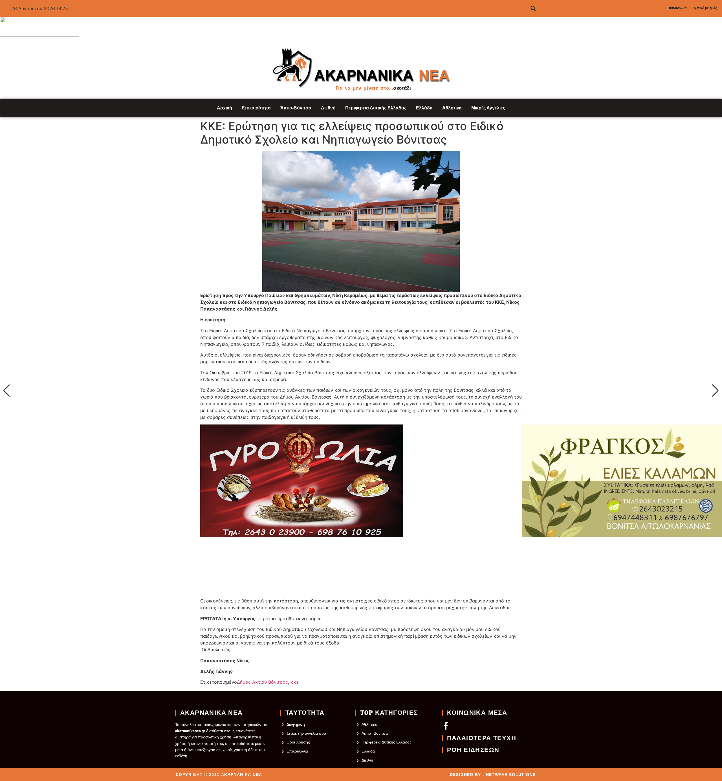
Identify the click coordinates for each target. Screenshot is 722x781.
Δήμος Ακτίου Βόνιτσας (262, 682)
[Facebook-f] (446, 725)
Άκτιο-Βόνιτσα (295, 107)
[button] (6, 390)
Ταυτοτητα (305, 713)
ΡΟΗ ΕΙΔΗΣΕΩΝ (473, 750)
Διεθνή (328, 107)
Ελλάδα (424, 107)
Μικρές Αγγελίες (488, 107)
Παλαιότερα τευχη (481, 738)
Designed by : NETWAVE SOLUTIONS (493, 774)
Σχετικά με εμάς (704, 8)
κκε (294, 682)
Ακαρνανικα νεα (211, 713)
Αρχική (224, 107)
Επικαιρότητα (256, 107)
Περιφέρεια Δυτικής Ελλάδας (375, 107)
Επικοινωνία (676, 8)
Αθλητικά (452, 107)
